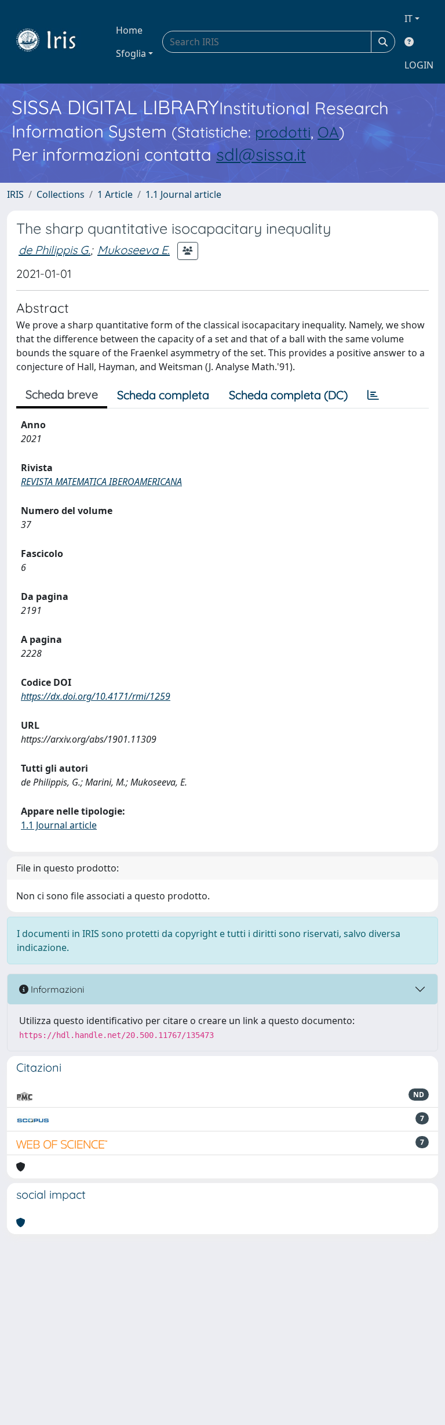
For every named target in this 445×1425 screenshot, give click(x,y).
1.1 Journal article (183, 194)
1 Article (115, 194)
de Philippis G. (54, 250)
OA (328, 131)
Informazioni (56, 989)
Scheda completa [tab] (163, 395)
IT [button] (408, 18)
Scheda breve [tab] (61, 394)
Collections (61, 194)
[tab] (373, 395)
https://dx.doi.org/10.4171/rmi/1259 (95, 696)
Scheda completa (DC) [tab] (288, 395)
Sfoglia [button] (131, 53)
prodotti (283, 131)
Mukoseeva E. (133, 250)
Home (129, 30)
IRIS (15, 194)
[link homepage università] (54, 41)
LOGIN (418, 65)
